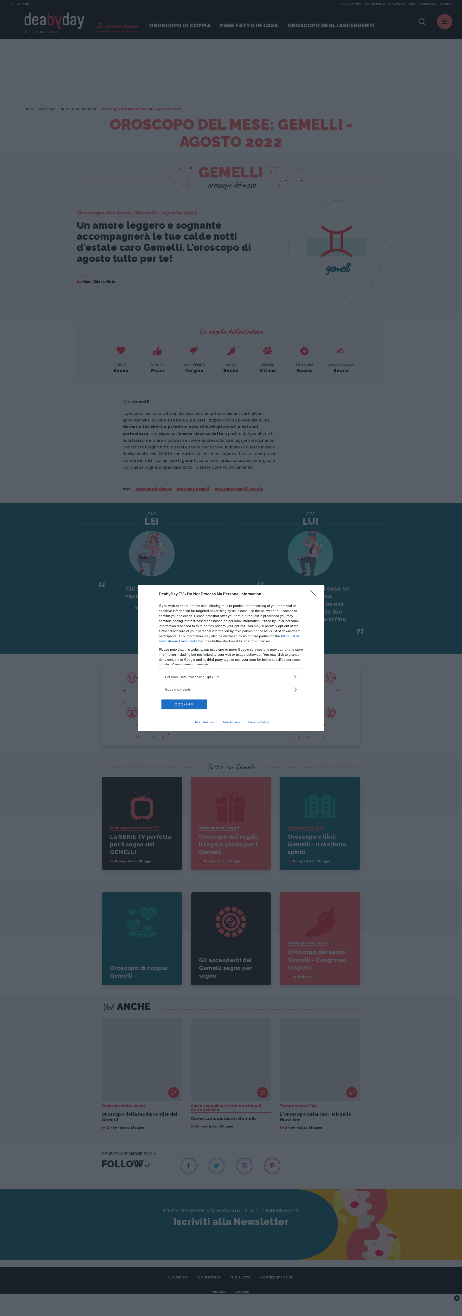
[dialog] (231, 658)
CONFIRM (184, 704)
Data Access (231, 722)
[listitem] (231, 677)
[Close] (314, 594)
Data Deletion (203, 722)
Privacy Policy (258, 722)
